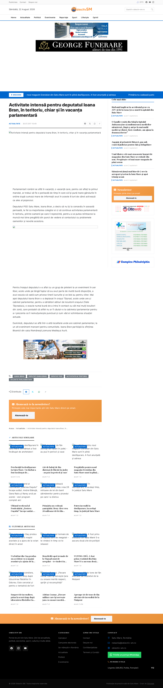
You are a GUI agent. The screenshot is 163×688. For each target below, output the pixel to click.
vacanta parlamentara (21, 380)
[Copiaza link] (100, 124)
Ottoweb (150, 684)
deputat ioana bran (38, 376)
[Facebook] (146, 2)
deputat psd (56, 376)
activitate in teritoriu (77, 376)
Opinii (95, 17)
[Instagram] (153, 2)
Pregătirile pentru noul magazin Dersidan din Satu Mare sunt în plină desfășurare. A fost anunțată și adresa (59, 95)
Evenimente (50, 17)
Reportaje (63, 17)
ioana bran (19, 376)
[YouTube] (150, 2)
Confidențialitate (90, 647)
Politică (37, 17)
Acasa (11, 428)
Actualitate (25, 17)
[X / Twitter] (90, 124)
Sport (74, 17)
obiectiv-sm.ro (119, 648)
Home (13, 17)
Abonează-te (21, 415)
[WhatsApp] (95, 124)
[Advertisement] (81, 71)
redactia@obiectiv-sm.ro (124, 643)
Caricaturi (62, 638)
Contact (23, 2)
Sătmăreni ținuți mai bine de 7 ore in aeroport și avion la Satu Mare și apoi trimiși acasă (130, 174)
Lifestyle (85, 17)
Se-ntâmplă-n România (68, 647)
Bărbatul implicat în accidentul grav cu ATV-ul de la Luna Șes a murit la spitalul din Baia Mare (133, 110)
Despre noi (33, 2)
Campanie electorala (67, 643)
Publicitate (13, 2)
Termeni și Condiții (91, 652)
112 (152, 668)
